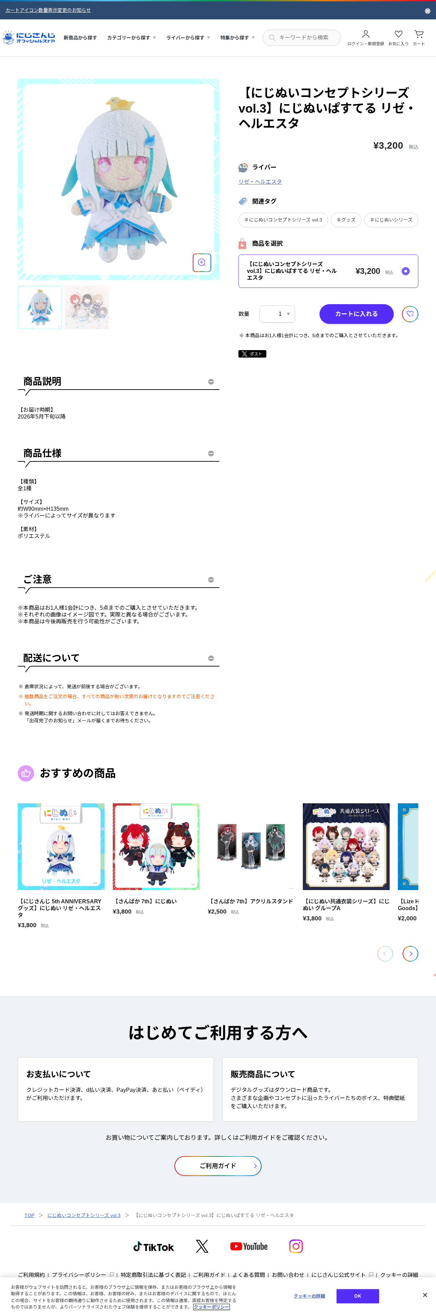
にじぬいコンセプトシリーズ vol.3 (84, 1215)
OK (357, 1296)
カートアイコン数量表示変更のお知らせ (48, 10)
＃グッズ (346, 220)
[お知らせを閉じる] (428, 10)
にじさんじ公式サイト (338, 1275)
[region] (218, 1295)
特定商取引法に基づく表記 (153, 1275)
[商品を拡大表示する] (202, 262)
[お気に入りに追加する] (410, 314)
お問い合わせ (288, 1275)
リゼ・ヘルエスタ (260, 182)
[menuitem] (80, 37)
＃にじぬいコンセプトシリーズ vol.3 (283, 220)
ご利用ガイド (209, 1275)
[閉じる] (425, 1294)
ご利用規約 (31, 1275)
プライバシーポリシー (79, 1275)
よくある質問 (248, 1275)
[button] (410, 954)
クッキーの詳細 (399, 1275)
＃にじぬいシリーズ (391, 220)
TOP (29, 1215)
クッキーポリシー (211, 1307)
